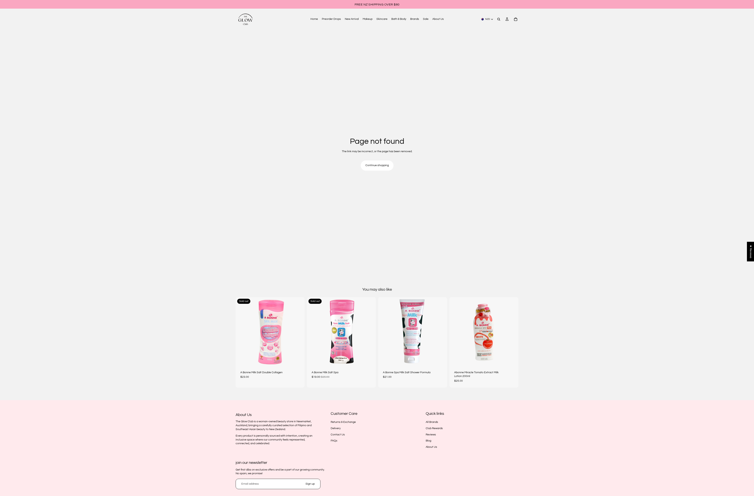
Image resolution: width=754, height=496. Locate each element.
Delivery (336, 428)
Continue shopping (377, 165)
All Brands (432, 422)
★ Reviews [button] (750, 251)
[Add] (441, 359)
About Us (431, 447)
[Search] (498, 19)
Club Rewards (434, 428)
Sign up (310, 483)
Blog (428, 440)
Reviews (431, 434)
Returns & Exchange (343, 422)
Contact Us (338, 434)
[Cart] (515, 19)
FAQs (334, 440)
